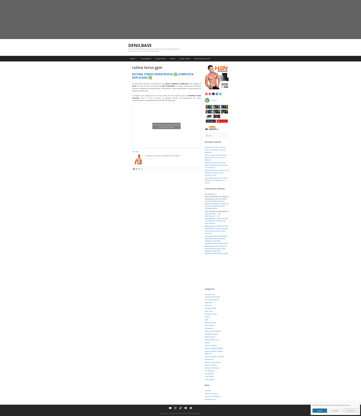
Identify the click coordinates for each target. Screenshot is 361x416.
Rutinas (132, 59)
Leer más (135, 151)
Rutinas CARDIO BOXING (214, 348)
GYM (206, 320)
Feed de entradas (211, 393)
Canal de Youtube (184, 59)
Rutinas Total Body (212, 368)
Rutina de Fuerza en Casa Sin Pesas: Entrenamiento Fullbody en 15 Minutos (216, 165)
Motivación (209, 328)
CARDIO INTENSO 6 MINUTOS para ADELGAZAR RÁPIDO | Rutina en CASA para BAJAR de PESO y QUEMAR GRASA (217, 204)
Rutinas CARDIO (211, 345)
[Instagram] (136, 169)
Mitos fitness (209, 325)
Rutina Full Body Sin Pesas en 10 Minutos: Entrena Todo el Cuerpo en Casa (217, 172)
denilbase (208, 236)
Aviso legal (164, 413)
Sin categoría (209, 371)
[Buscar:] (217, 135)
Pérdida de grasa (211, 334)
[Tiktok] (180, 408)
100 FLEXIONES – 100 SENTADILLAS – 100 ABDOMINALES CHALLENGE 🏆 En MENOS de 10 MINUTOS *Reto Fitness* (216, 218)
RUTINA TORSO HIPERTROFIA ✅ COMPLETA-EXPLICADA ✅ (163, 75)
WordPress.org (210, 399)
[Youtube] (134, 169)
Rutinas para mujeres (213, 362)
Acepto (319, 411)
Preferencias (351, 411)
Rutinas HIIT (209, 359)
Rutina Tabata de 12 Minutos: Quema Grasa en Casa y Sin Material (216, 157)
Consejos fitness (160, 59)
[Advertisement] (180, 24)
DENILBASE (140, 45)
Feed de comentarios (212, 396)
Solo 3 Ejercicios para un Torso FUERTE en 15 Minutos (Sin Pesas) (216, 180)
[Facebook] (139, 169)
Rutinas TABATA (211, 365)
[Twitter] (142, 169)
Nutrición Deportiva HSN (202, 59)
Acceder (208, 391)
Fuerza (207, 317)
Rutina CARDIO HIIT (212, 340)
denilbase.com (149, 159)
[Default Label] (206, 93)
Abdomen (208, 302)
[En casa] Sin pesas (212, 300)
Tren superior (210, 379)
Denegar (335, 411)
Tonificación (209, 374)
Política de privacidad (178, 413)
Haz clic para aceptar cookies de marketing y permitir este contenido (166, 126)
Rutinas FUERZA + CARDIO (214, 356)
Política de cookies (194, 413)
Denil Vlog (208, 311)
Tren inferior (209, 376)
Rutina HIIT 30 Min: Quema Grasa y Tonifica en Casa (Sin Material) (215, 149)
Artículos (172, 59)
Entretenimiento (146, 59)
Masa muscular (210, 323)
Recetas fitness (210, 337)
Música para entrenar (213, 331)
